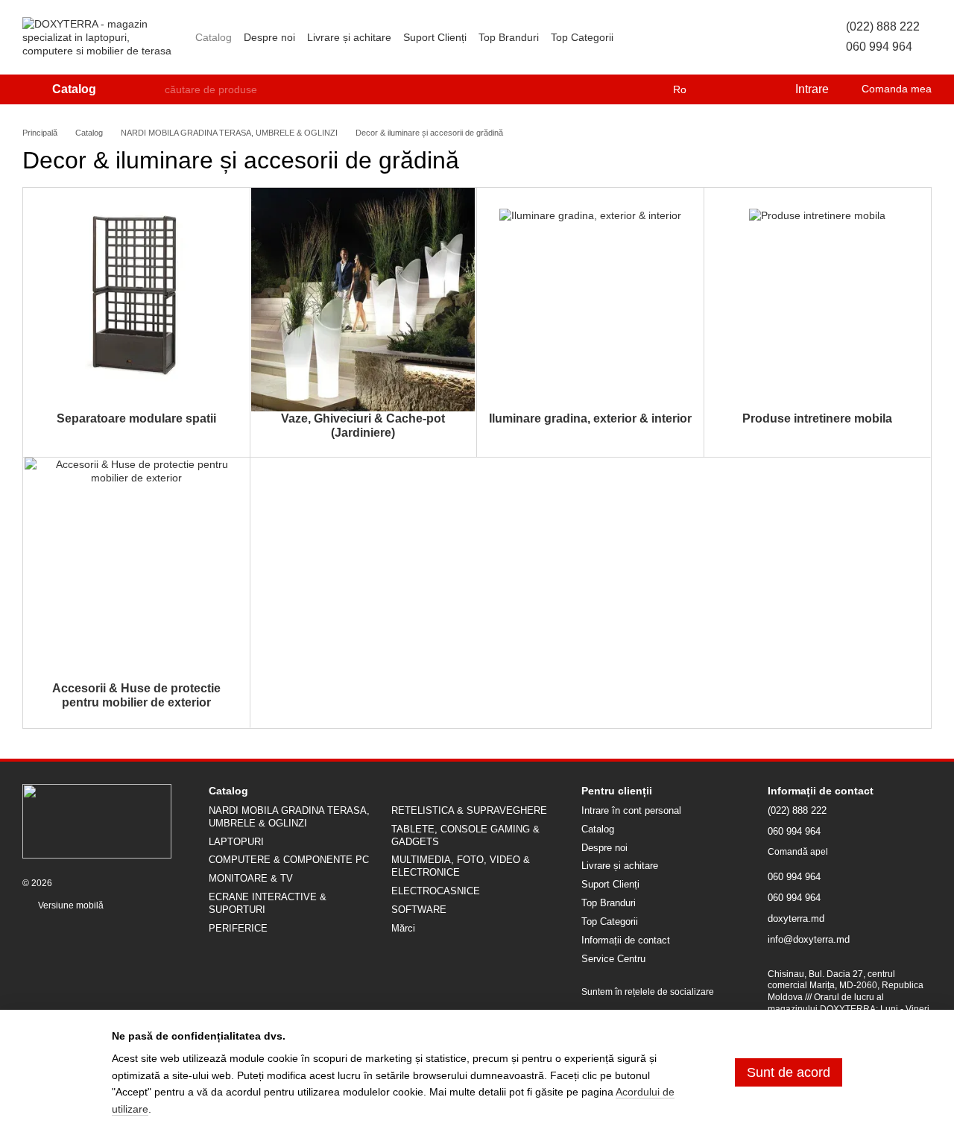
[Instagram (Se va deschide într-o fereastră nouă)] (727, 37)
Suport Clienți (435, 37)
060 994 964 (879, 46)
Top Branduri (508, 37)
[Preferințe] (752, 89)
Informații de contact (625, 940)
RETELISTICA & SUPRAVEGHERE (469, 810)
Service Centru (613, 958)
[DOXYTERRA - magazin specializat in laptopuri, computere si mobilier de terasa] (96, 820)
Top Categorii (582, 37)
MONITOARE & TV (251, 878)
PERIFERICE (238, 928)
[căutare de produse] (153, 89)
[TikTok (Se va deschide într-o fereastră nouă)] (745, 37)
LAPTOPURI (236, 841)
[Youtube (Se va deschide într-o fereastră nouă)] (780, 37)
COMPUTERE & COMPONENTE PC (289, 859)
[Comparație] (722, 89)
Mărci (403, 928)
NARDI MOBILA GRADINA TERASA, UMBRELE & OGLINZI (289, 817)
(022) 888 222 (883, 26)
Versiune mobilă (70, 905)
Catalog (213, 37)
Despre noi (269, 37)
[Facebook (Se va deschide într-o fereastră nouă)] (762, 37)
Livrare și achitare (349, 37)
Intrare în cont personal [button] (631, 810)
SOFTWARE (418, 909)
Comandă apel (798, 852)
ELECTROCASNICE (435, 891)
